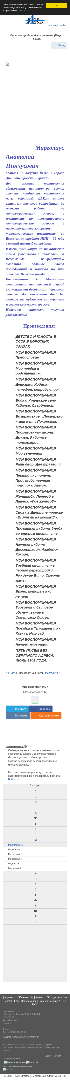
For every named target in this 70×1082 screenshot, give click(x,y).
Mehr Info (23, 10)
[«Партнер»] (35, 19)
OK (56, 5)
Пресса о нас (29, 1001)
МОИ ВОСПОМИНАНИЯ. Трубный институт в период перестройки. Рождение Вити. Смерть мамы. (38, 570)
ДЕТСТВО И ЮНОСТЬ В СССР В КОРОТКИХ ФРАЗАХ (36, 341)
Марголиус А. (53, 672)
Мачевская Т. (15, 859)
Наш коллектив (48, 1001)
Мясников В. (15, 868)
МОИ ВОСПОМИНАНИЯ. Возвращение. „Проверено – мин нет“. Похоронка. (39, 416)
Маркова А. (14, 849)
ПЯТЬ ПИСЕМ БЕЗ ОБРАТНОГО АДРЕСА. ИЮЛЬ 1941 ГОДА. (35, 655)
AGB (61, 1001)
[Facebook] (32, 1062)
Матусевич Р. (15, 854)
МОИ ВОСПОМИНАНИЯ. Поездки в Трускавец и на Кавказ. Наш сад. (38, 628)
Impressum (10, 997)
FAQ (34, 1004)
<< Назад (11, 672)
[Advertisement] (35, 731)
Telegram (20, 708)
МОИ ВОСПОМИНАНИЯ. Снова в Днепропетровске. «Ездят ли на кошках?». (40, 512)
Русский (52, 25)
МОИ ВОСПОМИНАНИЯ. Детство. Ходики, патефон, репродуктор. (37, 384)
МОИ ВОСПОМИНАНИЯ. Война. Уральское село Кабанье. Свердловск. (36, 400)
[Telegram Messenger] (15, 1062)
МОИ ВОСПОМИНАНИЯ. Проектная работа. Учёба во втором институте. (39, 528)
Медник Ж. (14, 863)
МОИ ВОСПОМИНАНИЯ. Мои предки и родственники (36, 368)
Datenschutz (26, 997)
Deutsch (63, 25)
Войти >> (13, 779)
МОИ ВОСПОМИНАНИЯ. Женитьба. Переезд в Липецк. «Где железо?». (36, 496)
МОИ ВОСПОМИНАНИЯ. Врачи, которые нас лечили (36, 591)
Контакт (40, 997)
